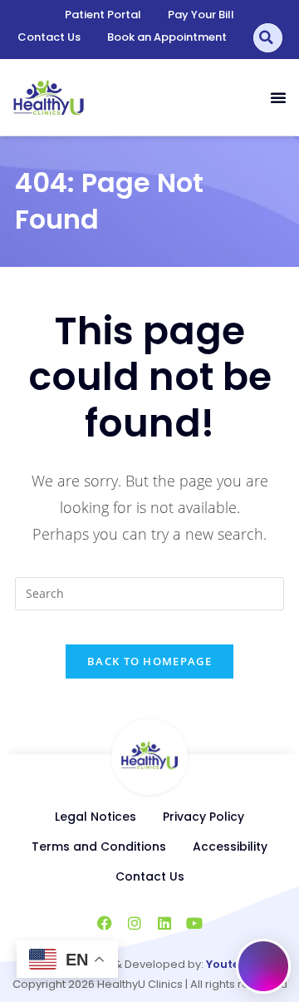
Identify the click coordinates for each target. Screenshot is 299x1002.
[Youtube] (194, 923)
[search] (149, 593)
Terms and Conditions (99, 846)
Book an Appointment (167, 37)
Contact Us (49, 37)
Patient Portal (103, 14)
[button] (278, 97)
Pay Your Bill (201, 14)
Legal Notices (95, 816)
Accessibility (230, 846)
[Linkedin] (164, 923)
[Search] (267, 37)
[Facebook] (105, 923)
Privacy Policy (203, 816)
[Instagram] (135, 923)
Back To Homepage (149, 661)
